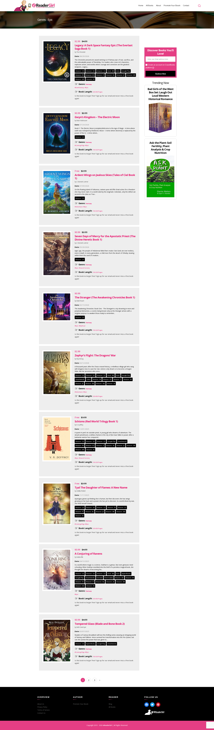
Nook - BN (110, 71)
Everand (99, 578)
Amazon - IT (100, 75)
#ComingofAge (80, 145)
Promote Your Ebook (172, 5)
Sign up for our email (104, 96)
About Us (40, 704)
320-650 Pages (98, 92)
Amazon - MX (79, 79)
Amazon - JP (121, 75)
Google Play (126, 71)
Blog (110, 704)
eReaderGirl (107, 725)
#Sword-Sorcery (84, 268)
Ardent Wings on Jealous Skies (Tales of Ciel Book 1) (105, 176)
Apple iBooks (126, 574)
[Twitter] (152, 704)
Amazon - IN (90, 79)
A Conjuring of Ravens (88, 553)
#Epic (86, 88)
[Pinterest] (158, 704)
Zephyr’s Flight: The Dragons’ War (95, 355)
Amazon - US (79, 71)
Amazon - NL (110, 75)
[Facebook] (146, 704)
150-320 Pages (98, 150)
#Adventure (79, 207)
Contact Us (41, 713)
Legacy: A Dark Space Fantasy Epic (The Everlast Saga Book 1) (103, 46)
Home (140, 5)
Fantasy (89, 84)
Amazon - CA (101, 71)
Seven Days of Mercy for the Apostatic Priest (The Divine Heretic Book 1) (105, 237)
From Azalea (109, 578)
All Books (149, 5)
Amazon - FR (79, 75)
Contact (186, 5)
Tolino (88, 379)
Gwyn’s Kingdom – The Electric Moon (97, 117)
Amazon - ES (90, 75)
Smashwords (79, 379)
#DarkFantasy (79, 88)
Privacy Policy (42, 707)
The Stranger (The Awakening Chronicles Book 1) (105, 297)
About (158, 5)
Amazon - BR (131, 75)
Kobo (118, 71)
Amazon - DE (119, 578)
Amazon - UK (90, 71)
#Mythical (82, 326)
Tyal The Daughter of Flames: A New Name (101, 487)
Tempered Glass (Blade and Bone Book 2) (100, 624)
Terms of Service (43, 710)
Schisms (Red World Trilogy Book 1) (96, 421)
